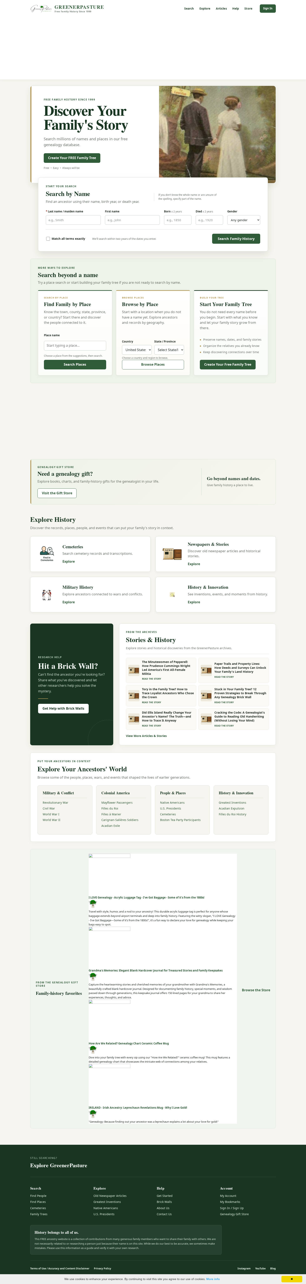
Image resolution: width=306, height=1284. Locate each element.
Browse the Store (256, 990)
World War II (51, 820)
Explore (204, 8)
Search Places (75, 364)
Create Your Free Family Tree (227, 364)
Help (235, 8)
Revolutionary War (55, 803)
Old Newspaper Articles (110, 1196)
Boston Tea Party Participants (180, 820)
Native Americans (172, 803)
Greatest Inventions (232, 803)
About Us (163, 1208)
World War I (51, 814)
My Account (228, 1196)
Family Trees (38, 1214)
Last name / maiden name (64, 211)
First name (112, 211)
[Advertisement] (153, 48)
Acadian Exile (110, 826)
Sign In (267, 8)
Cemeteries (168, 814)
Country (127, 341)
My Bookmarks (230, 1202)
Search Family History (236, 238)
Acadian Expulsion (231, 808)
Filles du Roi (109, 808)
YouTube (260, 1268)
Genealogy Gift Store (234, 1214)
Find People (38, 1196)
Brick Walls (164, 1202)
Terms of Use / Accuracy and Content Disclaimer (59, 1268)
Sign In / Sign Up (232, 1208)
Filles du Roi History (232, 814)
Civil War (49, 808)
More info (213, 1279)
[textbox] (75, 345)
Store (248, 8)
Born (173, 211)
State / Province (165, 341)
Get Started (165, 1196)
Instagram (244, 1268)
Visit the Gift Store (57, 493)
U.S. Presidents (170, 808)
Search (189, 8)
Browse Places (153, 364)
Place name (52, 335)
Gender (232, 211)
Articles (221, 8)
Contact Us (164, 1214)
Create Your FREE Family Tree (72, 158)
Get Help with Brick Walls (63, 708)
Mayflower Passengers (117, 803)
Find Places (38, 1202)
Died (204, 211)
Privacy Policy (102, 1268)
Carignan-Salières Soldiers (119, 820)
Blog (273, 1268)
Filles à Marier (111, 814)
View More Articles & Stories (146, 736)
